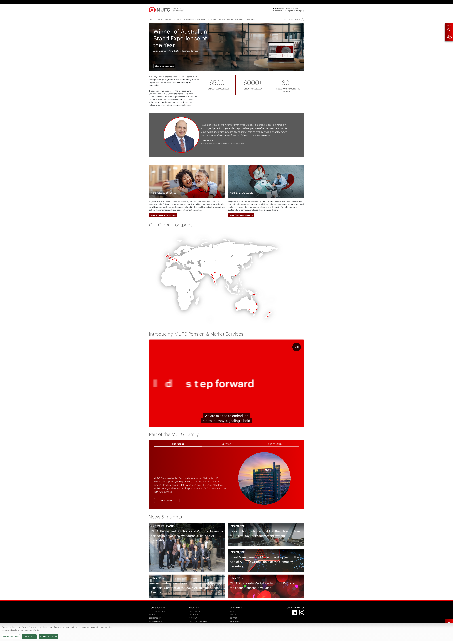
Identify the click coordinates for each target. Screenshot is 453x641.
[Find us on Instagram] (301, 612)
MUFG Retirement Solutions (163, 215)
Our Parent (194, 615)
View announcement (164, 66)
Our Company (195, 611)
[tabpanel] (226, 478)
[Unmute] (289, 424)
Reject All (29, 637)
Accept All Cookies (48, 637)
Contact (233, 618)
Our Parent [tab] (178, 444)
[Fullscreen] (301, 424)
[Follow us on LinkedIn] (294, 612)
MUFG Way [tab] (226, 444)
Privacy (152, 615)
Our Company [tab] (275, 444)
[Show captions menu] (282, 424)
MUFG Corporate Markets (241, 215)
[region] (226, 632)
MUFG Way (193, 618)
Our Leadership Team (198, 621)
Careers (233, 615)
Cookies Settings (11, 637)
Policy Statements (157, 611)
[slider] (220, 424)
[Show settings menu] (295, 424)
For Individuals (236, 621)
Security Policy (155, 621)
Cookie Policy (155, 618)
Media (232, 611)
